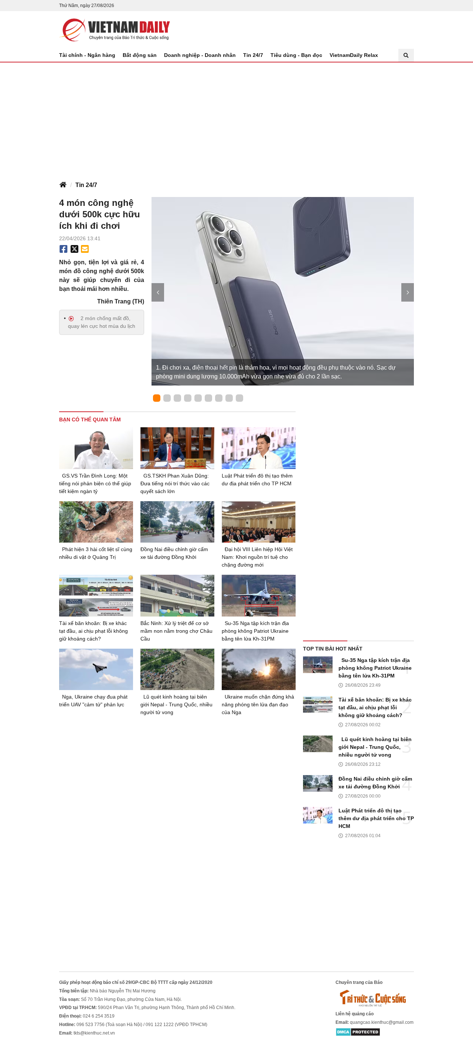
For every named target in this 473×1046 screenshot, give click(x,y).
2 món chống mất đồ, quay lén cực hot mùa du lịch (101, 322)
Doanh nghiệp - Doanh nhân (200, 55)
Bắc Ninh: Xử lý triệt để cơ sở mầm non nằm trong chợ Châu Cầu (176, 631)
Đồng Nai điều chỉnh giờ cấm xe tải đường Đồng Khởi (174, 553)
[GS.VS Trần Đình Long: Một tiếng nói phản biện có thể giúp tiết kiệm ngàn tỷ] (96, 448)
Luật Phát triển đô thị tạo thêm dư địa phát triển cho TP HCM (257, 479)
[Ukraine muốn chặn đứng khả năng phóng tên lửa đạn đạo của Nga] (259, 669)
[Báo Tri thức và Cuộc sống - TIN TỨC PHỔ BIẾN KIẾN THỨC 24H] (375, 998)
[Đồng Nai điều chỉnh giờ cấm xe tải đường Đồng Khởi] (177, 522)
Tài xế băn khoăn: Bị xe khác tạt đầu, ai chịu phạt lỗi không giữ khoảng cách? (93, 631)
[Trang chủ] (63, 185)
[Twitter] (74, 249)
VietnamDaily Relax (354, 55)
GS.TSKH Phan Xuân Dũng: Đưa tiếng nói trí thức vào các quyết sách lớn (175, 483)
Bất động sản (140, 55)
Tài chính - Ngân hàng (87, 55)
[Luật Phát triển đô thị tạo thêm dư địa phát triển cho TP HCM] (259, 448)
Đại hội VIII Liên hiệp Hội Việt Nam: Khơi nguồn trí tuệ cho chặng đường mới (257, 557)
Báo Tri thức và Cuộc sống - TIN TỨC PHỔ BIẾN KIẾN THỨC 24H (114, 29)
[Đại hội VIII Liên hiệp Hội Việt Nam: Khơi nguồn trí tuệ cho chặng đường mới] (259, 522)
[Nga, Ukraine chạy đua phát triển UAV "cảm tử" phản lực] (96, 669)
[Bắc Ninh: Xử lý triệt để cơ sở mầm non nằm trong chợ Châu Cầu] (177, 596)
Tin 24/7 (253, 55)
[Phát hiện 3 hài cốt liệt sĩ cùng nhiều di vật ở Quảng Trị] (96, 522)
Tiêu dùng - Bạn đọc (296, 55)
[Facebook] (63, 249)
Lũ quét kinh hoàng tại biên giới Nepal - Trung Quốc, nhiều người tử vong (176, 704)
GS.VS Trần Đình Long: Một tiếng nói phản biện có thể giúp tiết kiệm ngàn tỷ (95, 483)
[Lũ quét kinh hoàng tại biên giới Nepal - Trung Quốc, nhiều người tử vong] (177, 669)
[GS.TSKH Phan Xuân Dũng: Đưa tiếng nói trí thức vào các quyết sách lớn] (177, 448)
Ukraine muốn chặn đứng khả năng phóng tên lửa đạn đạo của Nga (258, 704)
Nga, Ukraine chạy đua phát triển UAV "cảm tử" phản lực (93, 700)
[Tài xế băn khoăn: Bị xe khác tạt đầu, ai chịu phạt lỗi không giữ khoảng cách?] (96, 596)
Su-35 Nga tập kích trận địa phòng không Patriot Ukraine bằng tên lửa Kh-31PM (255, 631)
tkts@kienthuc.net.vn (94, 1033)
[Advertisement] (236, 118)
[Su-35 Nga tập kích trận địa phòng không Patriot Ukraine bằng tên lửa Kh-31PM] (259, 596)
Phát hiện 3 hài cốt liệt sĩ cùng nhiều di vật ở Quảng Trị (95, 553)
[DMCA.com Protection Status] (358, 1032)
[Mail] (84, 249)
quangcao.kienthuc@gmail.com (382, 1022)
